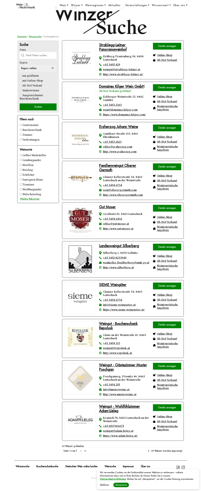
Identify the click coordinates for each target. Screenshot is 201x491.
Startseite (22, 36)
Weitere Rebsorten (29, 199)
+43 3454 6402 (112, 219)
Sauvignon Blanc (32, 179)
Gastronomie (30, 125)
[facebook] (178, 468)
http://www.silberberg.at (118, 267)
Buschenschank (32, 130)
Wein (63, 5)
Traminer (28, 184)
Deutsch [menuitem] (95, 478)
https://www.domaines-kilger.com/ (124, 114)
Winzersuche (35, 36)
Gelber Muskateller (34, 155)
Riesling (27, 170)
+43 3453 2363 (112, 105)
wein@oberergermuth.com (120, 190)
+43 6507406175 (113, 426)
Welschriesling (31, 194)
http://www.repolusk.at (117, 353)
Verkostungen (30, 139)
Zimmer (27, 134)
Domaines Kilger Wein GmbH (121, 86)
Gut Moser (107, 207)
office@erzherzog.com (117, 146)
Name (23, 49)
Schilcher (28, 174)
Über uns (179, 5)
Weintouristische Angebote (167, 108)
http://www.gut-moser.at (118, 228)
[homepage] (25, 6)
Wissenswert (160, 5)
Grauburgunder (31, 160)
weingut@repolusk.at (116, 348)
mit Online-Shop (32, 80)
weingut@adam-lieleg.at (118, 431)
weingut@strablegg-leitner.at (121, 69)
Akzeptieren (121, 485)
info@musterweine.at (116, 389)
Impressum (128, 466)
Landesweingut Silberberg (119, 246)
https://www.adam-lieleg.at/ (120, 435)
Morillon (27, 165)
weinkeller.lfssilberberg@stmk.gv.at (126, 262)
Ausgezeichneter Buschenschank (31, 97)
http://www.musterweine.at (119, 394)
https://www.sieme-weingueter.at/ (124, 309)
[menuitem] (95, 478)
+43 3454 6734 (112, 185)
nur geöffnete (30, 75)
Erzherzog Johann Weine (118, 126)
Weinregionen (94, 5)
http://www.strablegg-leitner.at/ (123, 74)
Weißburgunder (31, 189)
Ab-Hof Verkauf (32, 85)
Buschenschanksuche (47, 466)
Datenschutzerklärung (113, 479)
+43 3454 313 (111, 343)
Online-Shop (164, 55)
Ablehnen (104, 485)
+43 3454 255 (111, 384)
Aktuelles (114, 5)
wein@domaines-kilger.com (120, 109)
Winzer (76, 5)
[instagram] (183, 468)
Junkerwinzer (30, 90)
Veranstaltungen (136, 5)
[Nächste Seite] (81, 451)
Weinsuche (110, 466)
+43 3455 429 (111, 64)
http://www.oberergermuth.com (123, 195)
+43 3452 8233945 (114, 257)
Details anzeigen (167, 46)
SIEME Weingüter (112, 285)
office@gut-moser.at (116, 223)
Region (23, 62)
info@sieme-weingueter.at (119, 305)
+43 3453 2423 (112, 142)
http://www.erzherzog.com (119, 151)
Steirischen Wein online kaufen (81, 466)
